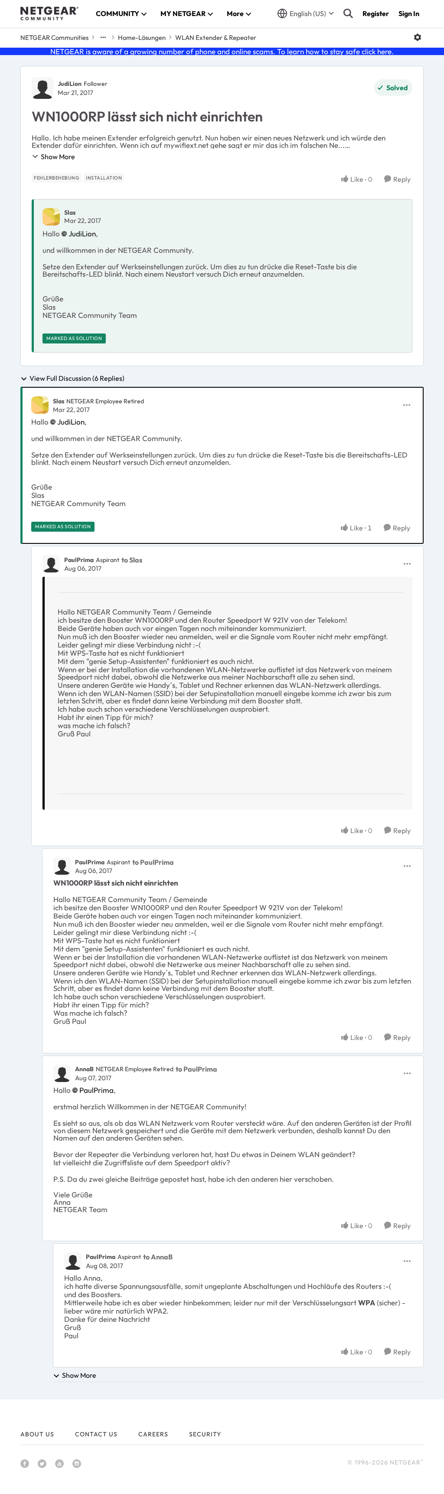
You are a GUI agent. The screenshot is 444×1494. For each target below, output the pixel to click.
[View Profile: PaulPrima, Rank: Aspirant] (51, 563)
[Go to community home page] (49, 13)
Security (205, 1434)
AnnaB (84, 1069)
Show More (58, 156)
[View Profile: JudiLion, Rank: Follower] (42, 88)
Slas (69, 212)
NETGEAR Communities (54, 37)
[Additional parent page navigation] (103, 37)
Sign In (408, 13)
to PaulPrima (153, 862)
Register (375, 13)
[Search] (348, 13)
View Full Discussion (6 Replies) (76, 378)
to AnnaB (158, 1256)
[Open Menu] (417, 37)
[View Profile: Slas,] (51, 217)
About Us (37, 1434)
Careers (153, 1434)
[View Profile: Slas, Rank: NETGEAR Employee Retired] (40, 405)
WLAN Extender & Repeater (215, 37)
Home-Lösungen (142, 37)
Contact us (96, 1434)
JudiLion (70, 84)
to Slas (131, 559)
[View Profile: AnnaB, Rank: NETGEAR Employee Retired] (62, 1073)
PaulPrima (79, 560)
